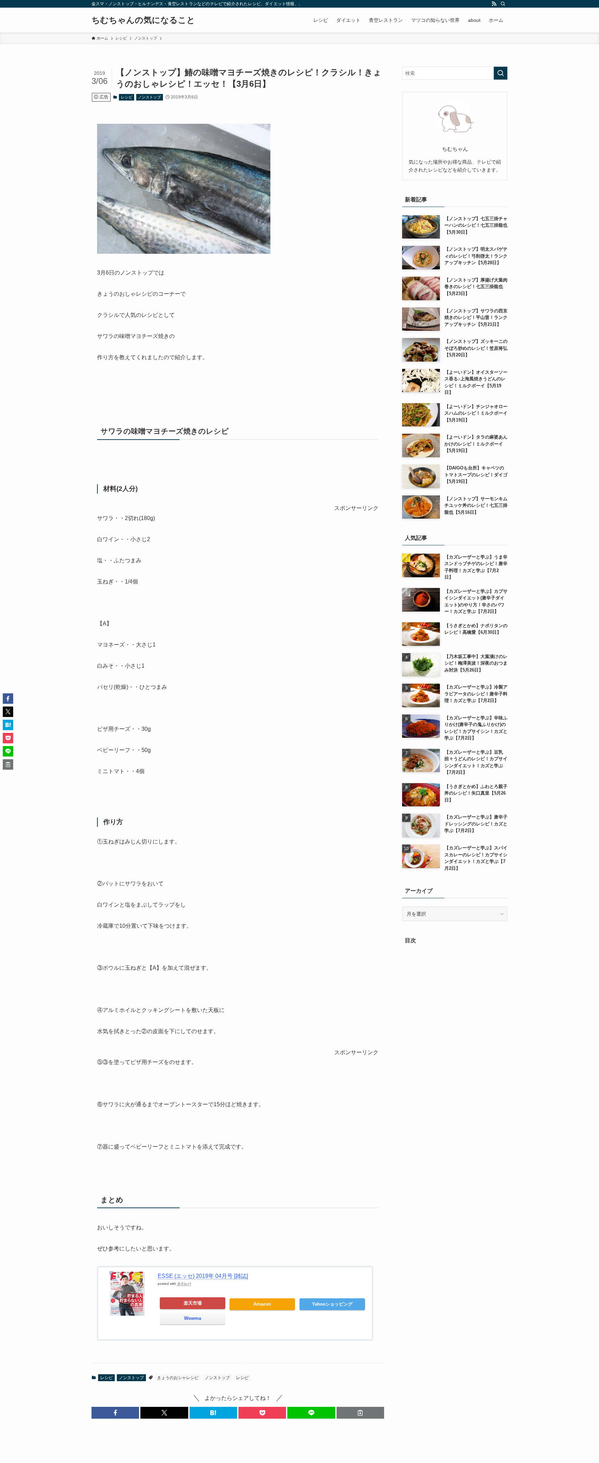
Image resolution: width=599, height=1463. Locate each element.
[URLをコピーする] (360, 1413)
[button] (115, 1413)
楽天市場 (193, 1303)
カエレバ (184, 1283)
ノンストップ (149, 97)
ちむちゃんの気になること (143, 20)
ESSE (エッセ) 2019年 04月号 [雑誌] (203, 1276)
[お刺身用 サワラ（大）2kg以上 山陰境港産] (183, 252)
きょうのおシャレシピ (178, 1377)
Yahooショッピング (332, 1304)
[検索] (502, 4)
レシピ (126, 97)
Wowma (192, 1318)
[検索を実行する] (500, 73)
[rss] (493, 4)
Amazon (262, 1304)
